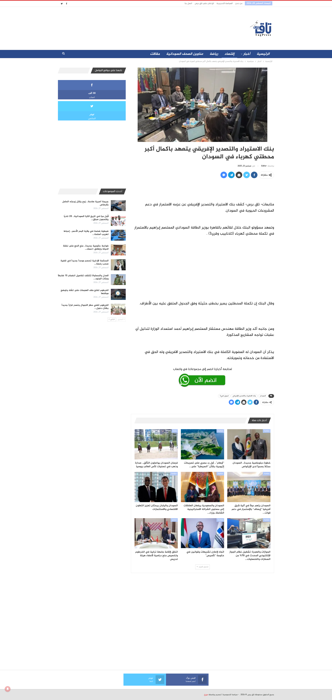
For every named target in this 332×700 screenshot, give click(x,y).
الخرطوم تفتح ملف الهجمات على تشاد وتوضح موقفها (85, 291)
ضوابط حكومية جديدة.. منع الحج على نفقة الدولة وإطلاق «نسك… (86, 247)
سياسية (266, 431)
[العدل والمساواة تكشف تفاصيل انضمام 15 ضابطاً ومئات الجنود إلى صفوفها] (118, 279)
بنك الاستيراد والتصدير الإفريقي (244, 395)
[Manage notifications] (7, 689)
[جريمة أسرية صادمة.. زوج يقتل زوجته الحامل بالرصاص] (118, 205)
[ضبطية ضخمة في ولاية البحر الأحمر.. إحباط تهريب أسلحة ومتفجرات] (118, 235)
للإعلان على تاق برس (204, 3)
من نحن (238, 3)
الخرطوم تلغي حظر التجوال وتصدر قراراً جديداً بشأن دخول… (85, 306)
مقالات (155, 54)
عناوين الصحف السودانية (184, 54)
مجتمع (174, 520)
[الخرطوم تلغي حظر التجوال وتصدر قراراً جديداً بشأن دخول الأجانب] (118, 309)
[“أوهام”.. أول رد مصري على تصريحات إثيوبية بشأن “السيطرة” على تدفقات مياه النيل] (202, 444)
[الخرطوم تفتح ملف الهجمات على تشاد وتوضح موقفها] (118, 294)
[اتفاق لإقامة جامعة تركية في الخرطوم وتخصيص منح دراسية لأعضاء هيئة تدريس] (156, 533)
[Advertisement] (135, 27)
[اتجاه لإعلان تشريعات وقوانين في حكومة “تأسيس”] (202, 533)
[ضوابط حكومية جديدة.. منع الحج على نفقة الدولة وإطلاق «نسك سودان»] (118, 249)
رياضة (214, 54)
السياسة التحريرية (224, 3)
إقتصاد (229, 54)
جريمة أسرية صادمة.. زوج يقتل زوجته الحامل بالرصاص (85, 203)
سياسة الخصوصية (230, 694)
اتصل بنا (188, 3)
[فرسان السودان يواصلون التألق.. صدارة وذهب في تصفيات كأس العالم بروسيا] (156, 444)
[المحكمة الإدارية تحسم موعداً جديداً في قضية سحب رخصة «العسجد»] (118, 264)
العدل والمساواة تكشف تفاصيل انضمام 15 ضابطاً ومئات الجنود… (83, 277)
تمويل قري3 (224, 395)
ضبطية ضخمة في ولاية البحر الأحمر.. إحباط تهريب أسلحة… (86, 232)
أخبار (246, 54)
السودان (263, 395)
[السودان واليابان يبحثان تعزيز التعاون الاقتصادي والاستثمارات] (156, 487)
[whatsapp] (202, 377)
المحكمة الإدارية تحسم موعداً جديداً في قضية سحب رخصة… (85, 262)
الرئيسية (263, 54)
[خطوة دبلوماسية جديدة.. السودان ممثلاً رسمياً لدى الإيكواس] (248, 444)
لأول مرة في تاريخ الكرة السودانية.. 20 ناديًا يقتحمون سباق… (86, 217)
